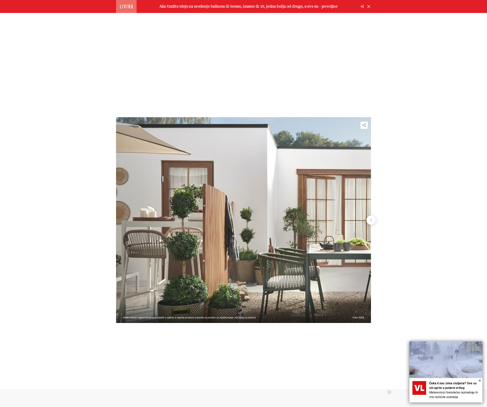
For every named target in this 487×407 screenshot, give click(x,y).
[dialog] (445, 371)
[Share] (364, 125)
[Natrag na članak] (368, 6)
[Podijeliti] (362, 6)
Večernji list (126, 6)
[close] (389, 392)
